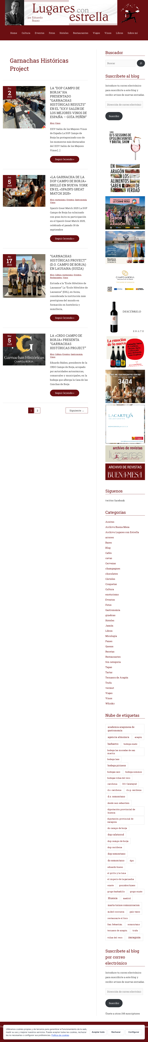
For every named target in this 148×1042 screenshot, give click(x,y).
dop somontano (116, 853)
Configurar (133, 1032)
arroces (109, 537)
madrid (127, 898)
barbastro (113, 743)
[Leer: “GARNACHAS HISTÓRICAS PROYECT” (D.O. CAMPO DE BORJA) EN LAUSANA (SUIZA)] (24, 275)
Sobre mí (133, 32)
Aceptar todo (98, 1032)
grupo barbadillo (116, 891)
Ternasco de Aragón (116, 677)
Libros (119, 32)
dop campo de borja (118, 841)
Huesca (112, 898)
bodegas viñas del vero (118, 778)
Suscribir (114, 116)
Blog (52, 123)
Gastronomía (81, 199)
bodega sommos (133, 772)
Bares (108, 542)
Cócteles (110, 578)
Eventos (39, 32)
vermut (109, 687)
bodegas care (113, 772)
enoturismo (60, 199)
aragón (138, 737)
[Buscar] (141, 63)
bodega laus (113, 759)
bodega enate (130, 744)
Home (13, 32)
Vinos (107, 32)
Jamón (109, 625)
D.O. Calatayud (129, 784)
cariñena (112, 784)
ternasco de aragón (117, 930)
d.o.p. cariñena (133, 790)
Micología (111, 635)
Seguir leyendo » (64, 158)
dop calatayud (116, 834)
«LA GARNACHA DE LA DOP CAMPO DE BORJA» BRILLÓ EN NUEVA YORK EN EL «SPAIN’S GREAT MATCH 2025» (69, 185)
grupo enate (136, 891)
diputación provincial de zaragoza (120, 820)
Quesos (109, 646)
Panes (108, 641)
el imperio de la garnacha (120, 879)
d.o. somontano (116, 796)
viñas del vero (114, 937)
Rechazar (116, 1032)
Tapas (108, 667)
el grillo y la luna (116, 873)
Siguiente (77, 410)
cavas (108, 558)
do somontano (116, 860)
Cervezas (110, 563)
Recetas (109, 651)
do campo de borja (117, 828)
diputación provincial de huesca (121, 811)
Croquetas (111, 584)
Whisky (110, 703)
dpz (132, 860)
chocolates (111, 573)
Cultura (26, 32)
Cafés (108, 552)
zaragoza (134, 937)
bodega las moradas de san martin (121, 752)
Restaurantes (80, 32)
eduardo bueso (115, 867)
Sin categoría (113, 661)
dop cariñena (115, 847)
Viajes (96, 32)
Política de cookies (60, 1035)
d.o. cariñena (114, 790)
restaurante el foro (118, 918)
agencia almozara (118, 737)
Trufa (108, 682)
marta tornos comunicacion (124, 905)
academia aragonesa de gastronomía (121, 728)
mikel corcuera (116, 911)
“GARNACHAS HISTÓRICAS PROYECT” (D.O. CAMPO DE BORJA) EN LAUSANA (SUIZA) (68, 262)
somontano (134, 924)
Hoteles (64, 32)
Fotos (52, 32)
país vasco (135, 911)
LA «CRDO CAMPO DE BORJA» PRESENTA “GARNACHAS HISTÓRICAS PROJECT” (68, 341)
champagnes (112, 568)
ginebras (110, 615)
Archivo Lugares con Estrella (122, 532)
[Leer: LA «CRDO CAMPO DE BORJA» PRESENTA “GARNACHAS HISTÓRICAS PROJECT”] (24, 349)
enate (111, 885)
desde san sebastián (118, 803)
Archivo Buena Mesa (117, 526)
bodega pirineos (117, 765)
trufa (135, 930)
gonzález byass (127, 885)
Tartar (108, 672)
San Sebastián (114, 924)
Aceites (109, 521)
